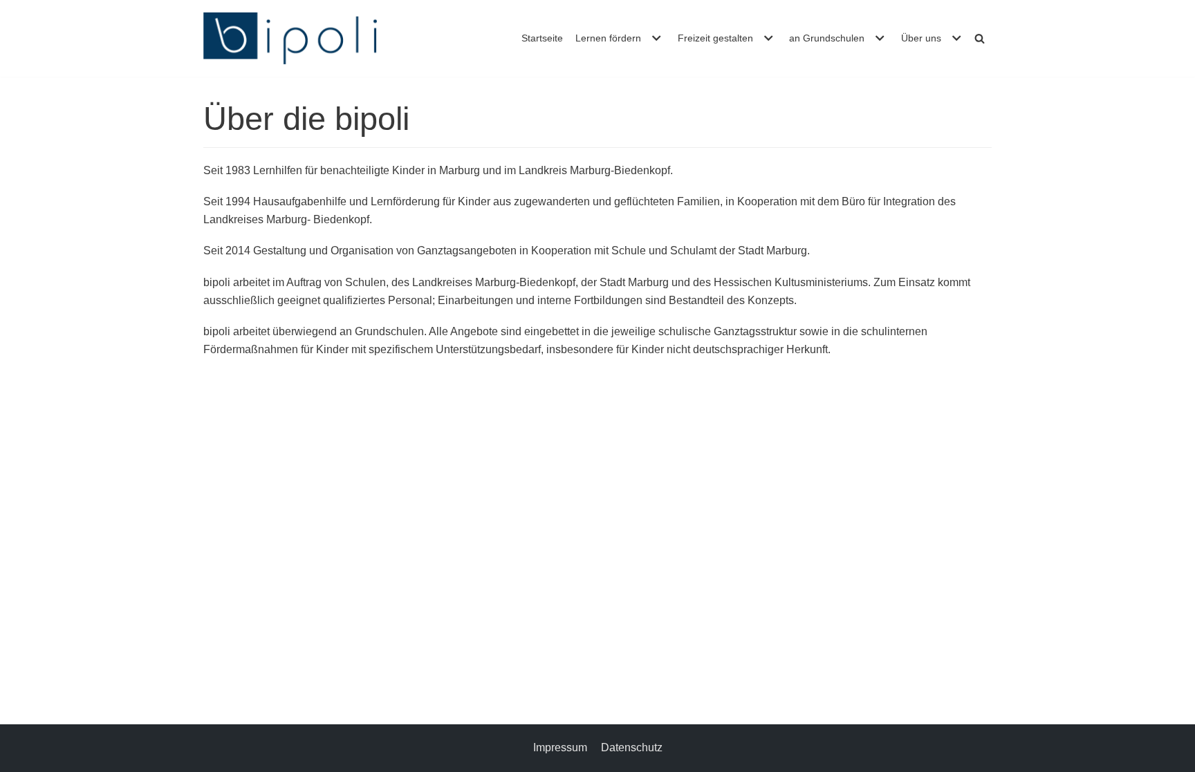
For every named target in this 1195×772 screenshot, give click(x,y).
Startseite (542, 38)
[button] (655, 38)
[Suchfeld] (979, 38)
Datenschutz (632, 747)
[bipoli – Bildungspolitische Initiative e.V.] (290, 38)
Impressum (560, 747)
